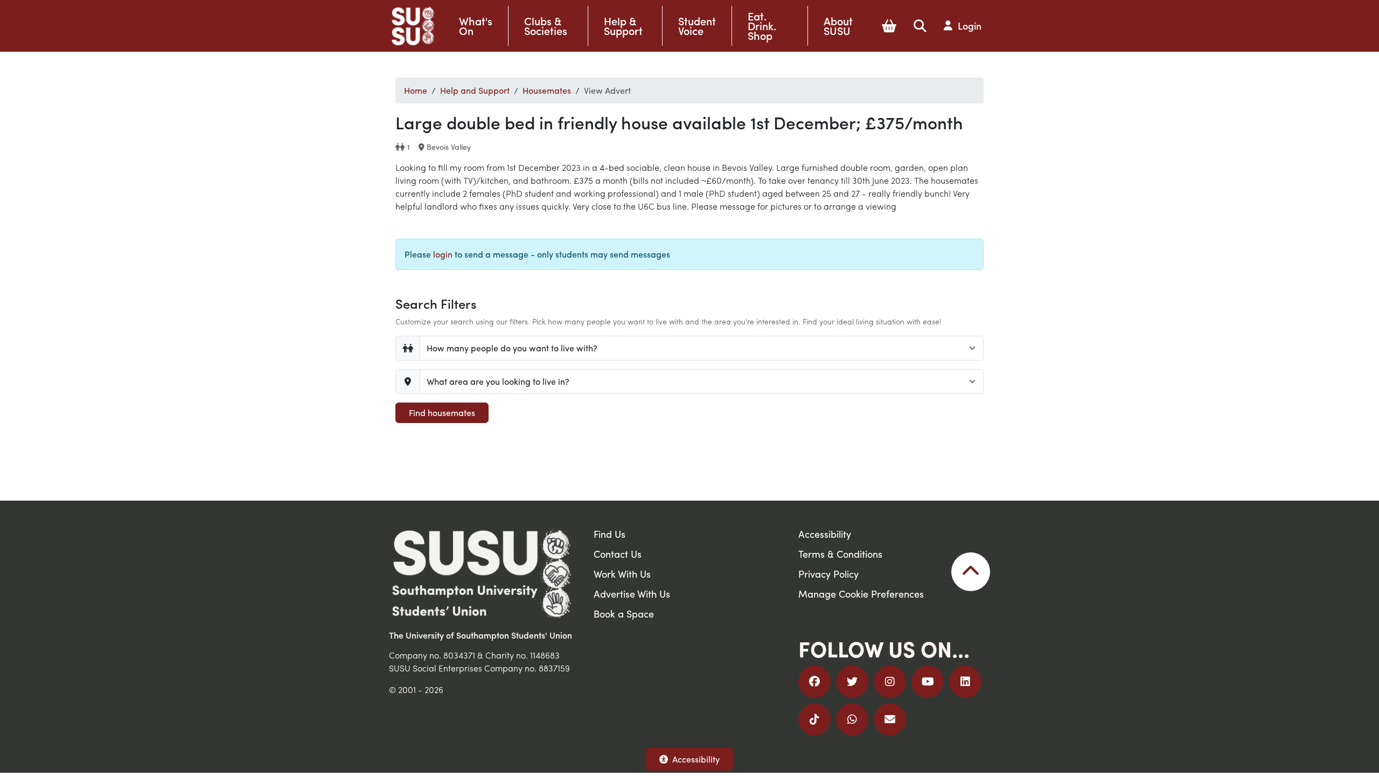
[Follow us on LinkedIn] (965, 682)
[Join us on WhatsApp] (852, 719)
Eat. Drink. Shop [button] (762, 25)
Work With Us (622, 573)
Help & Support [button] (623, 26)
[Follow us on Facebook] (814, 682)
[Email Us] (890, 719)
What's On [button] (475, 26)
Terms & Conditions (840, 553)
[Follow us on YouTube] (927, 682)
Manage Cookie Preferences (861, 593)
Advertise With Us (632, 593)
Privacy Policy (828, 573)
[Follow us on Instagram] (890, 682)
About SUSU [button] (838, 26)
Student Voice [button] (697, 26)
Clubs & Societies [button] (545, 26)
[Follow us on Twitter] (852, 682)
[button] (889, 25)
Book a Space (624, 613)
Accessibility (696, 759)
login (442, 254)
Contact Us (618, 553)
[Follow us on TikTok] (814, 719)
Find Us (609, 534)
